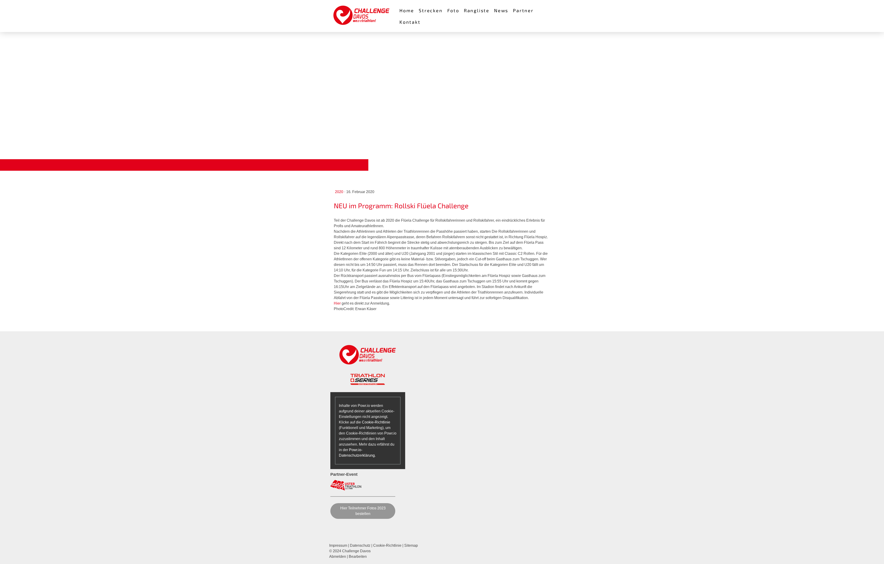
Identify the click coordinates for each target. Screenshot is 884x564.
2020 (339, 192)
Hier (337, 303)
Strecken (430, 10)
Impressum (338, 545)
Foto (453, 10)
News (501, 10)
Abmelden (338, 556)
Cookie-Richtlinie (376, 422)
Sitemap (411, 545)
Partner (523, 10)
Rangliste (476, 10)
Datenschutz (360, 545)
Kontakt (410, 22)
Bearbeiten (358, 556)
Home (406, 10)
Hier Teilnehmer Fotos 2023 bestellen (363, 511)
